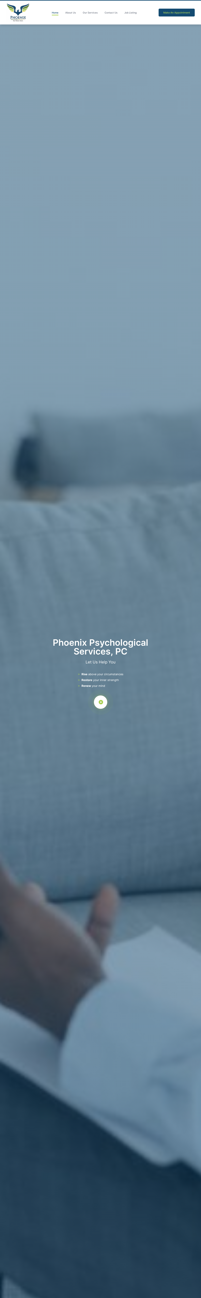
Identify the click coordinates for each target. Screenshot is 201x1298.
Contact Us (111, 12)
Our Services (90, 12)
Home (55, 12)
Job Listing (130, 12)
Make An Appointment (176, 12)
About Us (70, 12)
